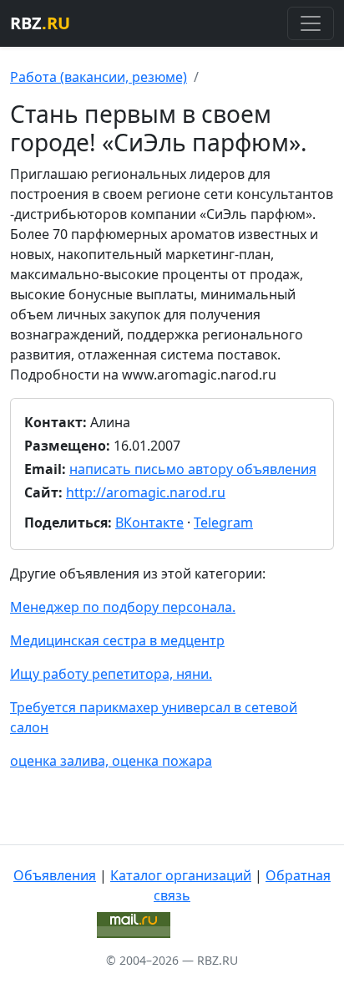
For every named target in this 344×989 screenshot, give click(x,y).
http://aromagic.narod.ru (145, 492)
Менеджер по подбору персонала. (122, 607)
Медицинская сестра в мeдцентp (117, 640)
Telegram (223, 522)
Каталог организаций (180, 875)
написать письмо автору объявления (192, 469)
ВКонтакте (149, 522)
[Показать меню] (310, 23)
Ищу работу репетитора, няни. (111, 674)
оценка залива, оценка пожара (111, 761)
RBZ (40, 23)
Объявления (54, 875)
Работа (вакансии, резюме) (98, 77)
